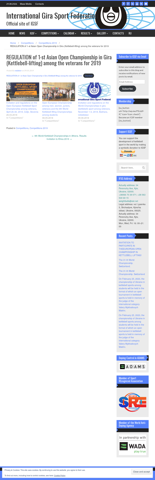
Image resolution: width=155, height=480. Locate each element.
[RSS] (141, 4)
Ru (130, 33)
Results (85, 33)
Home (12, 33)
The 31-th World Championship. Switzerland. (126, 263)
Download (88, 75)
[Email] (146, 4)
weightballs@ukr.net (128, 200)
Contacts (39, 3)
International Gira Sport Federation (52, 15)
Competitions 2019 (48, 42)
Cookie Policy (59, 475)
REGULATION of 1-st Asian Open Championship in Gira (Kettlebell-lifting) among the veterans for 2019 (44, 75)
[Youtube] (137, 4)
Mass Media (26, 3)
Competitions (49, 33)
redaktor (18, 70)
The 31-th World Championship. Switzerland (132, 272)
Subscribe (127, 88)
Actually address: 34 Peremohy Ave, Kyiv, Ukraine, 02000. (128, 188)
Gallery (101, 33)
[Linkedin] (132, 4)
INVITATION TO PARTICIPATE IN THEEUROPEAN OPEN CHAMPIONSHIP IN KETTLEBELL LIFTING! (130, 249)
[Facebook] (123, 4)
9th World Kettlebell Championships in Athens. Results (59, 135)
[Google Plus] (128, 4)
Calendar (69, 33)
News (22, 33)
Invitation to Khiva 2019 (59, 138)
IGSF (32, 33)
